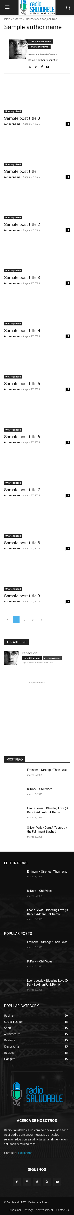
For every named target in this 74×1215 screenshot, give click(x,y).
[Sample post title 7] (37, 468)
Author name (12, 123)
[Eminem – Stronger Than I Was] (14, 775)
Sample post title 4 (22, 330)
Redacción (29, 653)
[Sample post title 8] (37, 521)
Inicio (7, 19)
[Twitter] (29, 66)
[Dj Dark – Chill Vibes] (14, 794)
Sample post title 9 (22, 595)
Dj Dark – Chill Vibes (39, 789)
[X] (47, 1182)
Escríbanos (25, 1153)
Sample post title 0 (22, 118)
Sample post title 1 (22, 171)
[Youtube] (47, 66)
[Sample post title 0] (37, 96)
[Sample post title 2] (37, 202)
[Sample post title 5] (37, 362)
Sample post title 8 (22, 542)
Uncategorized (13, 111)
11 (68, 123)
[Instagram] (27, 1182)
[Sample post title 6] (37, 415)
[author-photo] (18, 54)
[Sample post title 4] (37, 308)
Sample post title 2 (22, 224)
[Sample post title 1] (37, 149)
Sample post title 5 (22, 383)
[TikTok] (37, 1182)
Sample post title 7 (22, 489)
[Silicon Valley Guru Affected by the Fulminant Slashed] (14, 833)
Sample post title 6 (22, 436)
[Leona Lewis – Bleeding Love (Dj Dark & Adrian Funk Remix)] (14, 813)
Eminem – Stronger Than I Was (47, 769)
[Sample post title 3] (37, 255)
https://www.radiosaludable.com (37, 662)
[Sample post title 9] (37, 574)
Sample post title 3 (22, 277)
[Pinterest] (35, 66)
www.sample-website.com (42, 54)
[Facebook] (41, 66)
